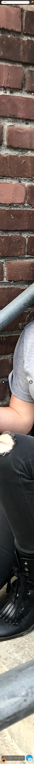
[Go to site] (3, 760)
